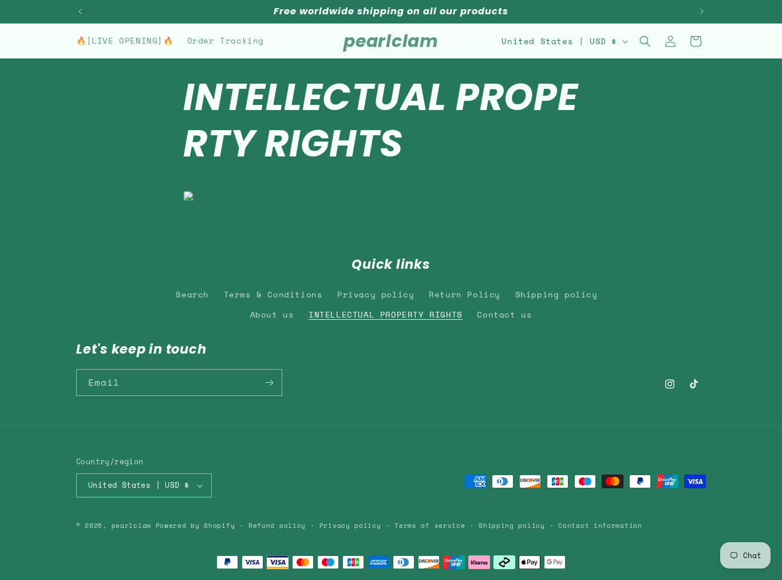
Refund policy (277, 525)
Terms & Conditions (273, 294)
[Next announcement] (701, 11)
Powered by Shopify (195, 525)
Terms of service (429, 525)
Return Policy (464, 294)
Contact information (600, 525)
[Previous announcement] (80, 11)
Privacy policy (375, 294)
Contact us (504, 314)
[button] (645, 41)
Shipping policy (556, 294)
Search (192, 294)
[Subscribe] (269, 382)
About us (272, 314)
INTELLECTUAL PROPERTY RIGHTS (386, 314)
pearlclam (131, 525)
